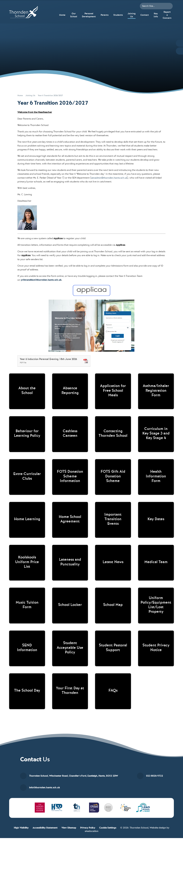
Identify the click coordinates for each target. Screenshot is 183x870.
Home (20, 95)
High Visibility (21, 828)
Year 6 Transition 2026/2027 (50, 95)
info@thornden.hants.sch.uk (44, 787)
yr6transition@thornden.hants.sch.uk (41, 280)
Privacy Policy (87, 828)
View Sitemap (68, 828)
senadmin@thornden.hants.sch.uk (109, 177)
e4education (91, 831)
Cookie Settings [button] (107, 828)
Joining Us (30, 95)
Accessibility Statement (45, 828)
